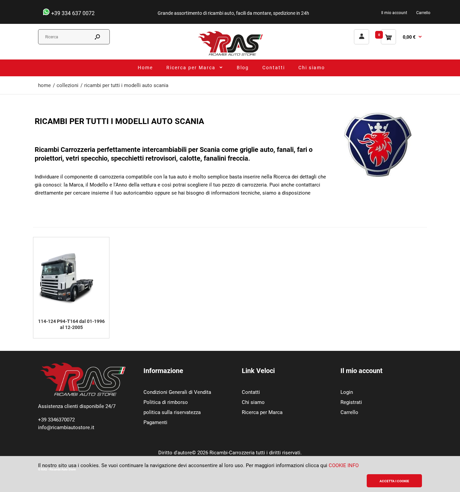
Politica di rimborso (165, 402)
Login (346, 392)
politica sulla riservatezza (172, 412)
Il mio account (394, 12)
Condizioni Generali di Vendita (177, 392)
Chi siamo (253, 402)
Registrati (351, 402)
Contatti (251, 392)
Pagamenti (155, 422)
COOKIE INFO (344, 465)
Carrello (423, 12)
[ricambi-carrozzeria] (230, 55)
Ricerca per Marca (262, 412)
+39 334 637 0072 (72, 13)
